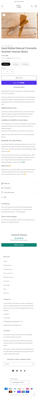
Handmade (7, 285)
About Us (6, 293)
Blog (5, 289)
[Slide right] (23, 43)
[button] (2, 6)
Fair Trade (6, 281)
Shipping (9, 58)
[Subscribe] (32, 364)
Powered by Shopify (24, 394)
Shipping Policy (8, 269)
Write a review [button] (19, 245)
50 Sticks (25, 64)
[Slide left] (15, 43)
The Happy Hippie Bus (17, 394)
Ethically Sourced (8, 277)
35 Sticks (15, 64)
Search (5, 261)
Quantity (3, 68)
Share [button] (5, 197)
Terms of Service (8, 273)
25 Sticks (5, 64)
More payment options (19, 87)
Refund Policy (7, 265)
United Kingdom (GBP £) (18, 382)
